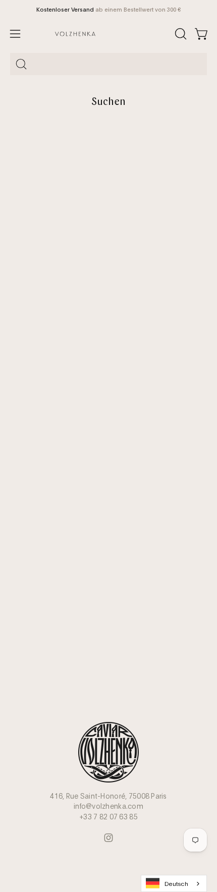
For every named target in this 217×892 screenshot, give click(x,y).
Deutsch (176, 883)
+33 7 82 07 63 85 (108, 816)
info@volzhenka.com (108, 805)
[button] (180, 34)
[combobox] (108, 64)
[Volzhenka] (109, 34)
